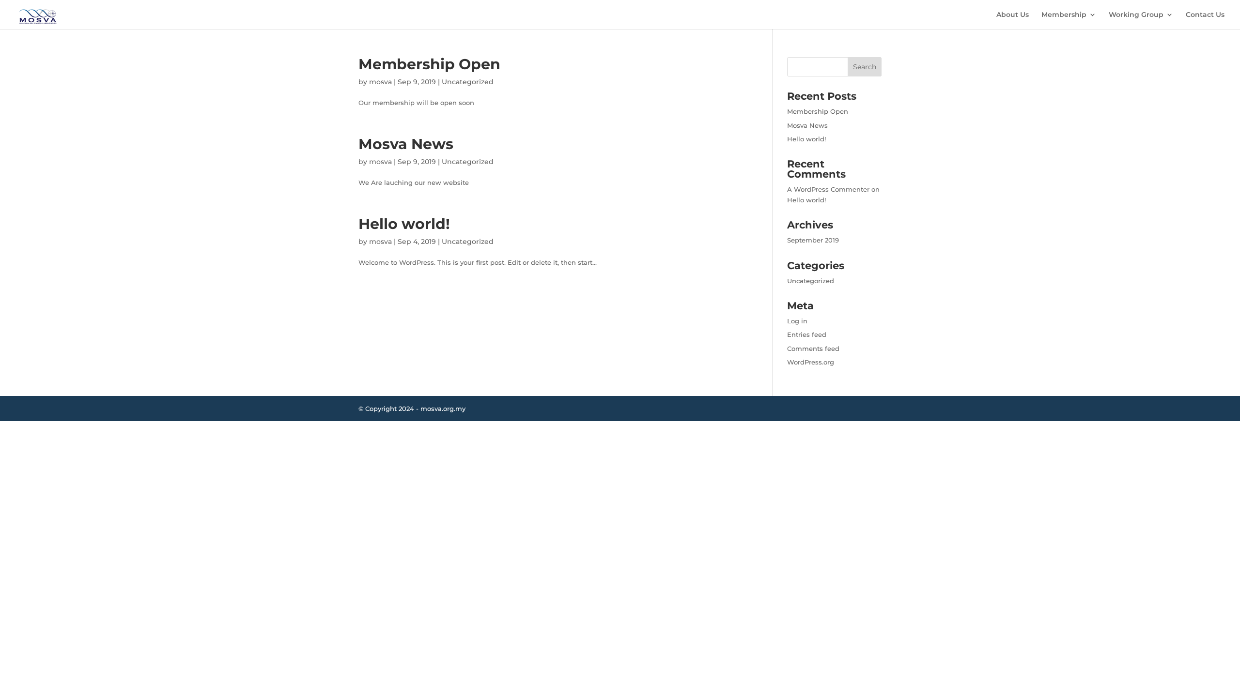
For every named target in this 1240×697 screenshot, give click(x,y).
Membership (1063, 15)
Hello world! (404, 224)
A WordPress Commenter (828, 189)
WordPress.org (810, 362)
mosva (380, 81)
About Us (1012, 15)
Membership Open (429, 64)
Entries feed (806, 334)
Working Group (1136, 15)
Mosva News (405, 144)
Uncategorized (468, 81)
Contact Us (1205, 15)
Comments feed (813, 348)
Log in (797, 321)
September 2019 (813, 240)
